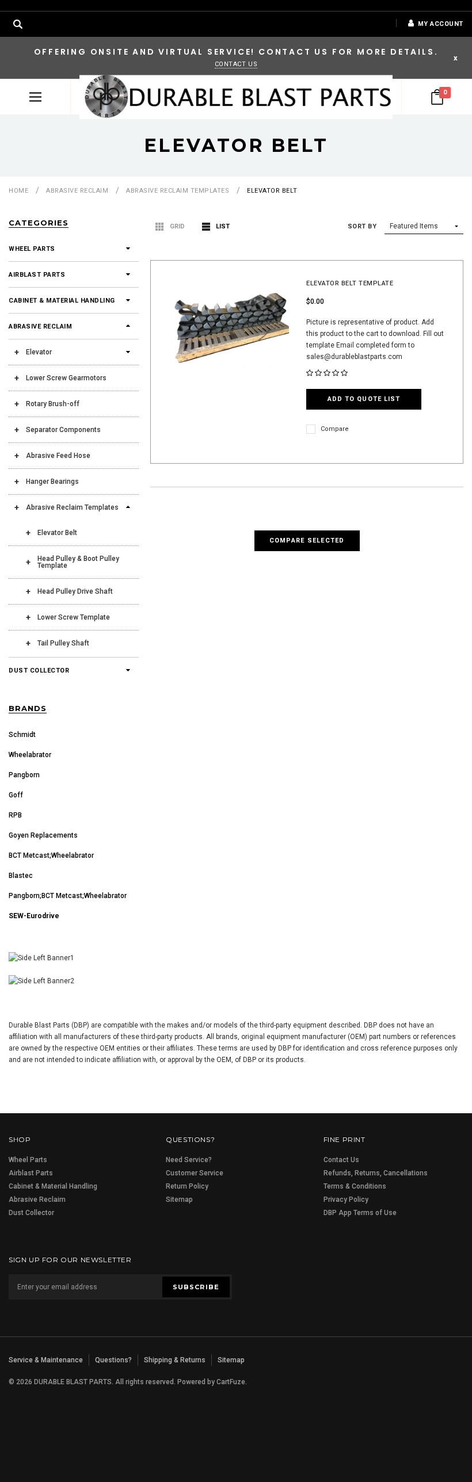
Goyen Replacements (43, 835)
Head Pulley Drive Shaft (75, 591)
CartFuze (230, 1382)
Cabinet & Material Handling (62, 300)
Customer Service (194, 1173)
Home (18, 190)
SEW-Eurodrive (34, 916)
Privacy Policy (345, 1199)
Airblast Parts (37, 274)
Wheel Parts (32, 249)
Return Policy (187, 1186)
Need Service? (189, 1160)
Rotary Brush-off (52, 404)
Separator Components (63, 430)
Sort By (362, 226)
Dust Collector (39, 670)
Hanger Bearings (52, 482)
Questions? (113, 1360)
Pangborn (24, 775)
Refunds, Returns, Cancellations (375, 1173)
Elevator (39, 352)
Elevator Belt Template (349, 283)
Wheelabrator (30, 755)
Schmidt (22, 735)
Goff (16, 795)
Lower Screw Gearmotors (66, 378)
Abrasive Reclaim (77, 190)
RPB (15, 815)
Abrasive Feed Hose (58, 456)
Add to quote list (364, 399)
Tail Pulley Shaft (63, 643)
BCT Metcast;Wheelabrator (51, 855)
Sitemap (179, 1199)
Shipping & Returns (174, 1360)
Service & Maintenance (46, 1360)
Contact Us (236, 64)
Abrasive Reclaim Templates (177, 190)
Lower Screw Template (73, 617)
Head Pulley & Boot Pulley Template (78, 562)
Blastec (21, 876)
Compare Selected (307, 540)
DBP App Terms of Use (360, 1213)
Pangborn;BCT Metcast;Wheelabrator (68, 896)
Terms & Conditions (354, 1186)
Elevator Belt (272, 190)
